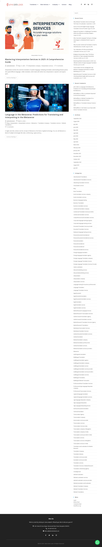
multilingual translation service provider (83, 369)
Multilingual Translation (79, 357)
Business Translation (79, 203)
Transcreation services (79, 423)
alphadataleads (11, 66)
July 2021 (76, 168)
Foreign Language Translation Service (83, 261)
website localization (78, 474)
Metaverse (34, 123)
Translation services (55, 123)
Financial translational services (81, 249)
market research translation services (82, 319)
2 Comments (10, 127)
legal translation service (79, 305)
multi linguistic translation (80, 354)
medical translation (78, 337)
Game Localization (78, 267)
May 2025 (76, 130)
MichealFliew (77, 93)
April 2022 (76, 142)
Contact (64, 4)
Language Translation (79, 287)
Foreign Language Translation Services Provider (85, 264)
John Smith (76, 87)
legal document (77, 293)
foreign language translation (80, 252)
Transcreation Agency (79, 414)
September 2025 (77, 118)
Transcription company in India (81, 432)
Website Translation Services (81, 489)
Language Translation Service (81, 290)
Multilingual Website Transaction (81, 380)
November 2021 (77, 156)
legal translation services (80, 308)
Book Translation (78, 191)
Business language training (80, 200)
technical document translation (81, 408)
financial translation (78, 241)
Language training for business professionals (85, 284)
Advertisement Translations (80, 177)
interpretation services (47, 66)
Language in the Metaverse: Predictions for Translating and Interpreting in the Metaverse (84, 88)
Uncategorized (77, 471)
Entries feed (76, 502)
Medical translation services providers (83, 348)
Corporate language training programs (83, 220)
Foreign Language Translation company (83, 258)
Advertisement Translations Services (82, 179)
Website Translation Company (81, 486)
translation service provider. (80, 460)
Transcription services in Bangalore (82, 440)
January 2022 (77, 150)
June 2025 (76, 127)
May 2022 (76, 139)
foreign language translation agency (82, 255)
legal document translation (80, 296)
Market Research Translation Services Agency (85, 322)
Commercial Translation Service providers (84, 211)
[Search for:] (85, 13)
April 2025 (76, 133)
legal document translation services (82, 299)
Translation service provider (80, 457)
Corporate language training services (82, 223)
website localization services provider (83, 480)
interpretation (14, 123)
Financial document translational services (84, 238)
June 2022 (76, 136)
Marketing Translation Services (81, 331)
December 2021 (77, 153)
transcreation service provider (81, 420)
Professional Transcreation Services (82, 391)
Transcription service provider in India (83, 435)
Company (55, 4)
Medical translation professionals (82, 342)
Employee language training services (82, 232)
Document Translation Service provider (83, 226)
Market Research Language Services (82, 310)
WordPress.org (77, 506)
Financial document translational (81, 235)
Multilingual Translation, (79, 377)
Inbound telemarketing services (81, 273)
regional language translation (81, 394)
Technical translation (79, 411)
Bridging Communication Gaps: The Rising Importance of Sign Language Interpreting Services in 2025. (84, 56)
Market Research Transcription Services (83, 313)
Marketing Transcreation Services (82, 328)
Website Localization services (81, 477)
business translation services (81, 206)
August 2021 (76, 165)
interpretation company (34, 66)
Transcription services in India (81, 443)
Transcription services (79, 437)
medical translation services (80, 345)
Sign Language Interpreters (80, 402)
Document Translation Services (81, 229)
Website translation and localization (82, 483)
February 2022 (77, 147)
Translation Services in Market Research (83, 465)
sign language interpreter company (82, 400)
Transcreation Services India (80, 426)
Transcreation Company (79, 417)
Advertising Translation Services (81, 182)
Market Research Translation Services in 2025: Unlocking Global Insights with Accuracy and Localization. (85, 76)
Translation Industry (78, 454)
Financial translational (79, 243)
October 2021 (77, 159)
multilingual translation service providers (83, 372)
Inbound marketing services (80, 270)
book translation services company (82, 194)
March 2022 (76, 144)
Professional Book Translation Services (83, 383)
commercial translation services (81, 214)
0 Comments (59, 66)
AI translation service (79, 185)
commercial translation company (81, 209)
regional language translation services (83, 397)
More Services (44, 4)
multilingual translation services (81, 374)
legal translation (77, 302)
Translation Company (43, 123)
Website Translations (79, 492)
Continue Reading (10, 77)
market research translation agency (82, 316)
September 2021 (77, 162)
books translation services (80, 197)
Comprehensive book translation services (84, 217)
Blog (70, 4)
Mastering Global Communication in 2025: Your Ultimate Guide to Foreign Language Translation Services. (85, 62)
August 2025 (76, 121)
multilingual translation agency (81, 360)
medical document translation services (83, 334)
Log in (75, 500)
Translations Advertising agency (81, 468)
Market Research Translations (81, 325)
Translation (33, 4)
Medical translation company (80, 340)
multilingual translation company (81, 363)
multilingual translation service (81, 366)
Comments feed (77, 504)
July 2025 (76, 124)
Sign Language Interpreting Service (82, 405)
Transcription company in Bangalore (82, 429)
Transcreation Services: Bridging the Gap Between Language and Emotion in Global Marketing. (84, 69)
